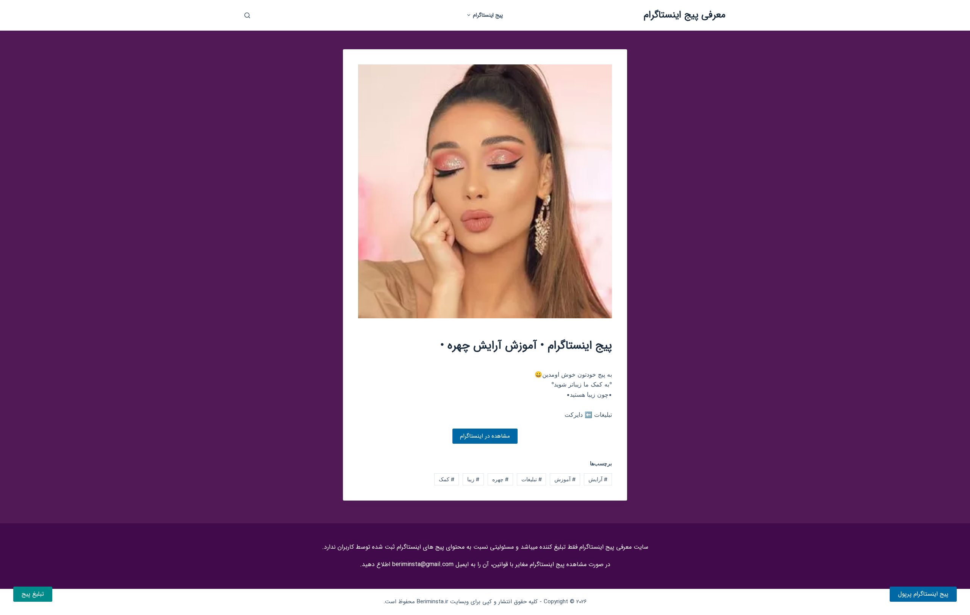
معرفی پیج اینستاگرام (685, 15)
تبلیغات (531, 479)
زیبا (473, 479)
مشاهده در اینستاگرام (485, 436)
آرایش (597, 479)
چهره (500, 479)
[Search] (247, 15)
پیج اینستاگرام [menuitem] (488, 15)
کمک (446, 479)
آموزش (565, 479)
